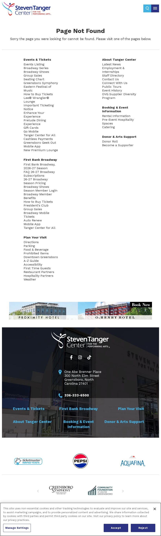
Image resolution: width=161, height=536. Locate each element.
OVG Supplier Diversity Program (119, 96)
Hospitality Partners (38, 276)
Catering (108, 127)
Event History (112, 90)
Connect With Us (114, 83)
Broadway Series (36, 68)
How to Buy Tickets (38, 94)
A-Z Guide (31, 261)
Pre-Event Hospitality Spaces (118, 121)
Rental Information (116, 116)
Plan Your (35, 237)
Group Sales (33, 75)
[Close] (154, 509)
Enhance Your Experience (34, 114)
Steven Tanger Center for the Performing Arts (26, 10)
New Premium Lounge (41, 150)
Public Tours (111, 87)
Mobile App (32, 146)
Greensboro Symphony (41, 83)
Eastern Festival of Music (37, 88)
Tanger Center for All (39, 135)
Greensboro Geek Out (40, 142)
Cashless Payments (38, 139)
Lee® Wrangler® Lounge (36, 99)
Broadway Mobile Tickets (36, 214)
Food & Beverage (36, 249)
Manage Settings (17, 527)
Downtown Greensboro (41, 257)
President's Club (36, 205)
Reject (143, 527)
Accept (116, 527)
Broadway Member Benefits (38, 196)
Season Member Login (40, 190)
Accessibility (33, 264)
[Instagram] (80, 357)
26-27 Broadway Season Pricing (36, 181)
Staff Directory (113, 75)
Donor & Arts (119, 137)
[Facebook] (71, 357)
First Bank (40, 160)
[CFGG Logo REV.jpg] (100, 489)
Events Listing (34, 64)
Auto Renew (33, 220)
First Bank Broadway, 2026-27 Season (39, 166)
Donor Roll (110, 141)
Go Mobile (31, 131)
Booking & (115, 109)
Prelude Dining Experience (35, 122)
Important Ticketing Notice (39, 107)
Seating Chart (34, 79)
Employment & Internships (113, 70)
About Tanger (119, 59)
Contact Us (110, 79)
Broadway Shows (36, 72)
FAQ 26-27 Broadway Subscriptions (39, 173)
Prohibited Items (36, 253)
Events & (37, 59)
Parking (29, 246)
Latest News (111, 64)
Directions (31, 242)
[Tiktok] (89, 357)
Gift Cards (31, 128)
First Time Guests (37, 268)
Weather (30, 279)
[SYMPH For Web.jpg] (61, 489)
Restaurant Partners (39, 272)
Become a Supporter (118, 145)
